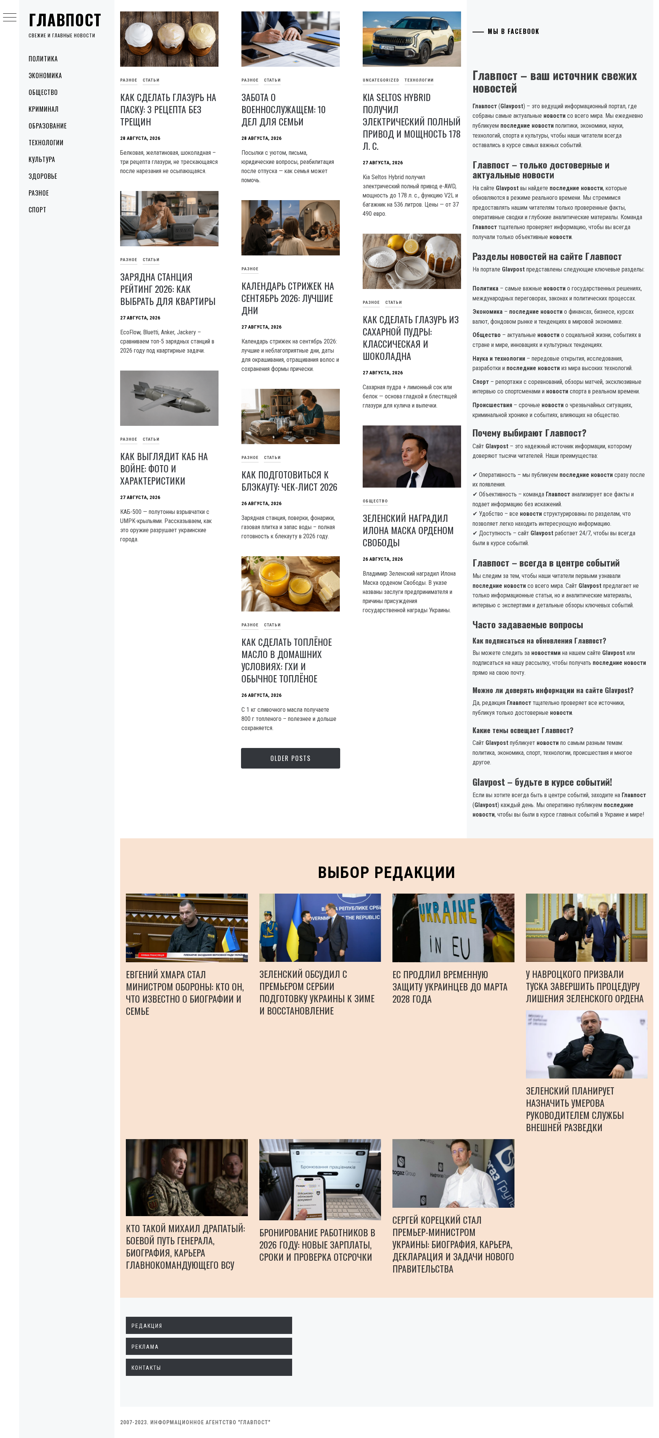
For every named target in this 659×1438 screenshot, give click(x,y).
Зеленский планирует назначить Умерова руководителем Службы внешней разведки (575, 1108)
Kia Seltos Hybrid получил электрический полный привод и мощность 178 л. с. (412, 121)
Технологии (46, 142)
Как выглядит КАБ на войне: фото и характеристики (164, 468)
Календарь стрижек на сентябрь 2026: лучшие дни (287, 298)
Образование (48, 125)
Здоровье (43, 176)
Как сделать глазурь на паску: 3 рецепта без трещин (168, 109)
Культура (42, 159)
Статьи (151, 80)
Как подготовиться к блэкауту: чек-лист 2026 (289, 480)
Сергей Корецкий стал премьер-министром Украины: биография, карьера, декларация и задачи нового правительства (453, 1244)
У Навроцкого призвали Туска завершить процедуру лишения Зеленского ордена (585, 986)
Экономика (45, 75)
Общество (43, 92)
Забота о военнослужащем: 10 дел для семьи (283, 109)
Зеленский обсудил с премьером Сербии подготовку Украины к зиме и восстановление (317, 992)
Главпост (65, 19)
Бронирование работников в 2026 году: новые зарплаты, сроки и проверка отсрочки (317, 1244)
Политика (43, 58)
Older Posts (290, 758)
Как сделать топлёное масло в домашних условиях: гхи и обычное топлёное (286, 660)
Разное (39, 192)
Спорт (38, 209)
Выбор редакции (387, 872)
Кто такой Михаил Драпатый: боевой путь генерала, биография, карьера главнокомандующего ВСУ (185, 1246)
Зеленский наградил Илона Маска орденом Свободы (408, 530)
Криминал (44, 109)
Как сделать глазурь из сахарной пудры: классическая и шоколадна (411, 337)
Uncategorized (381, 80)
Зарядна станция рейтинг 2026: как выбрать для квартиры (167, 289)
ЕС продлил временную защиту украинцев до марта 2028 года (450, 986)
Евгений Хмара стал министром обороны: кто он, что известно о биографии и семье (185, 992)
